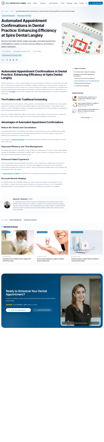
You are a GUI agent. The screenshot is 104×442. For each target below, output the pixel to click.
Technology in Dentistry (24, 15)
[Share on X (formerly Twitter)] (10, 60)
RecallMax (13, 91)
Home (6, 11)
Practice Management (8, 15)
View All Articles (85, 117)
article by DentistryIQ (18, 139)
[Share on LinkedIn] (13, 60)
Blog (12, 11)
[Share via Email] (16, 60)
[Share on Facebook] (7, 60)
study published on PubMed (11, 173)
